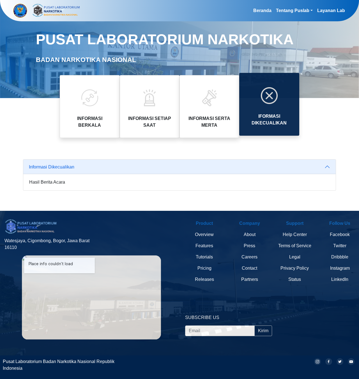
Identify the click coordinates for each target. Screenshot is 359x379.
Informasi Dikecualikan (51, 166)
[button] (294, 10)
